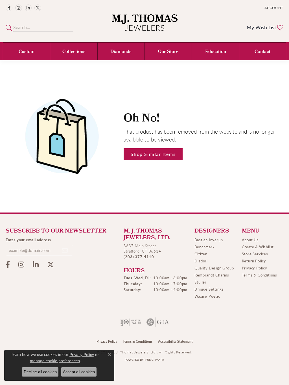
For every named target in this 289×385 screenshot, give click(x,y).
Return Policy (254, 261)
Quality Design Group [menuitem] (214, 268)
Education (215, 52)
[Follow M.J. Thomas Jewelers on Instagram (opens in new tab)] (18, 8)
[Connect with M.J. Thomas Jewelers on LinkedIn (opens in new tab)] (28, 8)
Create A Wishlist (258, 246)
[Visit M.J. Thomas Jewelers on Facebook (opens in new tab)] (9, 8)
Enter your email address (28, 239)
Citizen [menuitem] (200, 253)
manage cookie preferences (55, 361)
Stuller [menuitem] (200, 282)
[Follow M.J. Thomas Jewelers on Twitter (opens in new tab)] (37, 8)
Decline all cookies (40, 371)
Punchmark (154, 360)
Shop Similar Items (153, 154)
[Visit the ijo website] (130, 322)
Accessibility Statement (175, 341)
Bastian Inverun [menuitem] (208, 239)
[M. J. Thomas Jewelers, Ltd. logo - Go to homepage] (144, 25)
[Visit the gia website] (157, 322)
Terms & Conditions (259, 275)
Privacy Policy (254, 268)
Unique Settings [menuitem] (209, 289)
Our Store (168, 52)
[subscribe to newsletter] (65, 250)
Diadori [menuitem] (201, 261)
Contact (262, 52)
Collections (74, 52)
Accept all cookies (79, 371)
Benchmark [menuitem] (204, 246)
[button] (273, 8)
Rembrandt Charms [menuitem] (211, 275)
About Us (250, 239)
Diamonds (121, 52)
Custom (26, 52)
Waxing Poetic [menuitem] (207, 296)
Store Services (255, 253)
